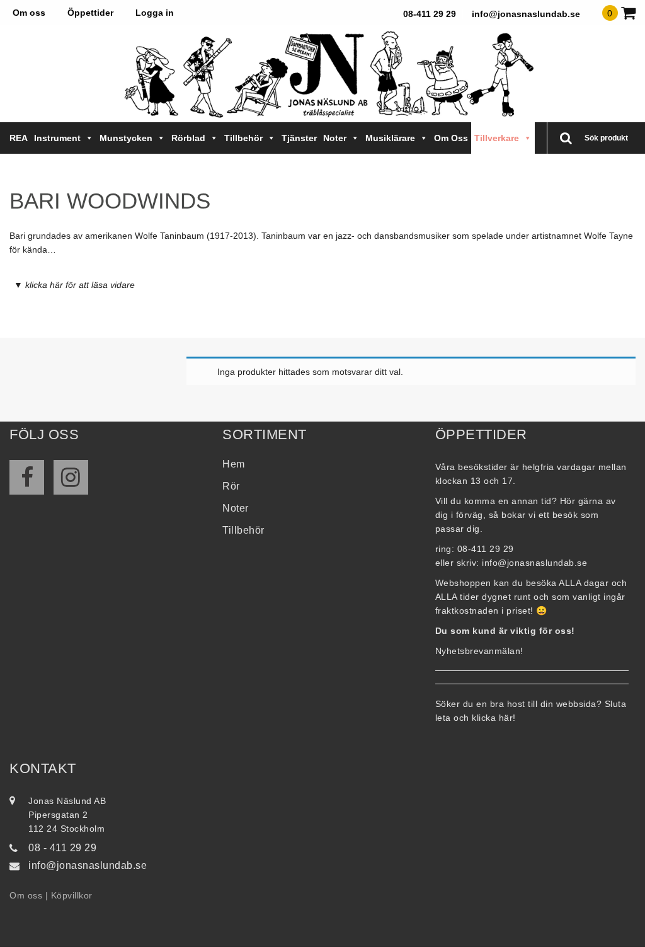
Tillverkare (496, 138)
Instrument (57, 138)
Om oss (29, 13)
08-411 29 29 (429, 14)
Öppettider (90, 13)
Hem (233, 464)
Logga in (154, 13)
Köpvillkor (72, 895)
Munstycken (126, 138)
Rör (231, 486)
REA (18, 138)
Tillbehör (243, 138)
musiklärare (390, 138)
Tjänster (299, 138)
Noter (334, 138)
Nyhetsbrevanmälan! (479, 651)
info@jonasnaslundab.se (526, 14)
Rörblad (188, 138)
